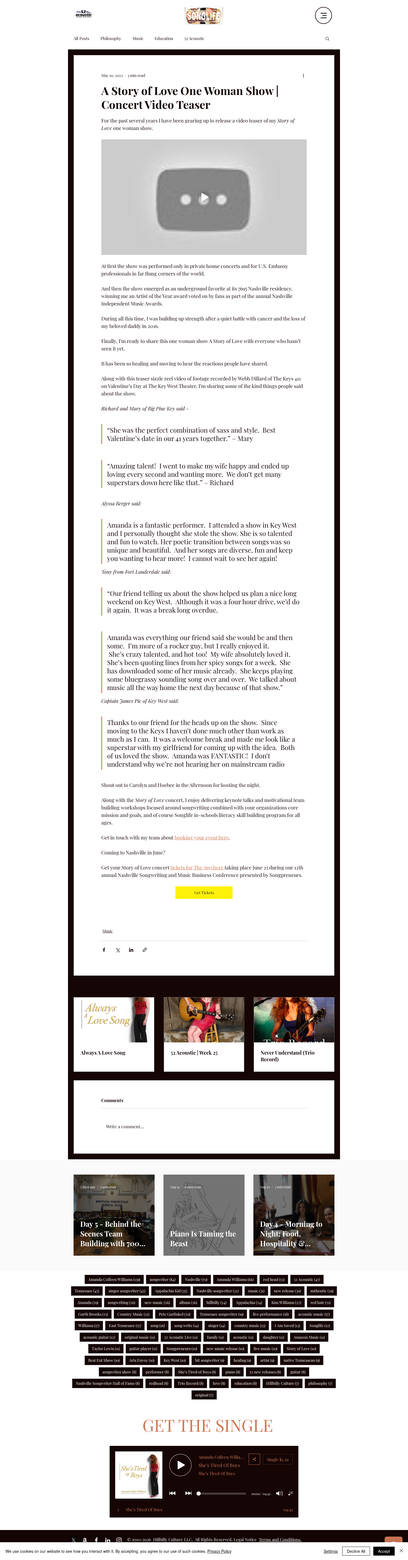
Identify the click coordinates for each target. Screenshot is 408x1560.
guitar (299, 1372)
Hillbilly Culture (284, 1383)
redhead (160, 1383)
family (217, 1337)
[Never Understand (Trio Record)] (294, 1019)
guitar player (145, 1348)
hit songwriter (211, 1360)
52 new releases (267, 1372)
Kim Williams (288, 1302)
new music (159, 1302)
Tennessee (89, 1290)
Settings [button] (331, 1551)
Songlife (321, 1325)
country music (252, 1325)
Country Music (135, 1314)
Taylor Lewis (108, 1348)
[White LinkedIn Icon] (107, 1540)
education (247, 1383)
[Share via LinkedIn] (131, 949)
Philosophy (110, 38)
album (190, 1302)
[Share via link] (144, 949)
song (159, 1325)
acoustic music (315, 1314)
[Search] (334, 13)
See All (328, 987)
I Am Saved (289, 1325)
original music (141, 1337)
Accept (384, 1551)
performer (159, 1372)
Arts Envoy (143, 1360)
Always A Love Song (102, 1052)
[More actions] (303, 75)
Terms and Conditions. (280, 1539)
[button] (327, 38)
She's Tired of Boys (199, 1372)
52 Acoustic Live (182, 1337)
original (206, 1395)
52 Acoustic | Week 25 (194, 1052)
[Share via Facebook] (104, 949)
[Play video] (204, 197)
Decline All (356, 1551)
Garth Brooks (95, 1314)
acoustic (245, 1337)
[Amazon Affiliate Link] (85, 1540)
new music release (227, 1348)
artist (269, 1360)
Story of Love (303, 1348)
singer (218, 1325)
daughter (275, 1337)
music (258, 1290)
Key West (176, 1360)
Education (164, 38)
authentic (323, 1290)
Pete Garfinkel (176, 1314)
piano (234, 1372)
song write (188, 1325)
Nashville (198, 1279)
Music (137, 38)
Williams (90, 1325)
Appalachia (251, 1302)
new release (289, 1290)
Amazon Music (311, 1337)
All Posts (81, 38)
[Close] (401, 1551)
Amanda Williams (237, 1279)
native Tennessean (303, 1360)
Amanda (89, 1302)
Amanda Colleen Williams (116, 1279)
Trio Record (192, 1383)
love (221, 1383)
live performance (272, 1314)
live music (267, 1348)
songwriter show (121, 1372)
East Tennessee (127, 1325)
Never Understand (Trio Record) (287, 1056)
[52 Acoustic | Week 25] (204, 1019)
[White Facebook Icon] (96, 1540)
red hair (322, 1302)
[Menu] (323, 15)
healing (244, 1360)
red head (275, 1279)
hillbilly (218, 1302)
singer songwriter (129, 1290)
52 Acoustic (194, 38)
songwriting (123, 1302)
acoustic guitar (101, 1337)
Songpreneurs (184, 1348)
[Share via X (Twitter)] (117, 949)
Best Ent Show (105, 1360)
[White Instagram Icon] (119, 1540)
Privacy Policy (219, 1551)
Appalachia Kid (173, 1290)
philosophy (322, 1383)
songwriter (164, 1279)
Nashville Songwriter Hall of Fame (109, 1383)
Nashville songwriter (219, 1290)
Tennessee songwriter (223, 1314)
